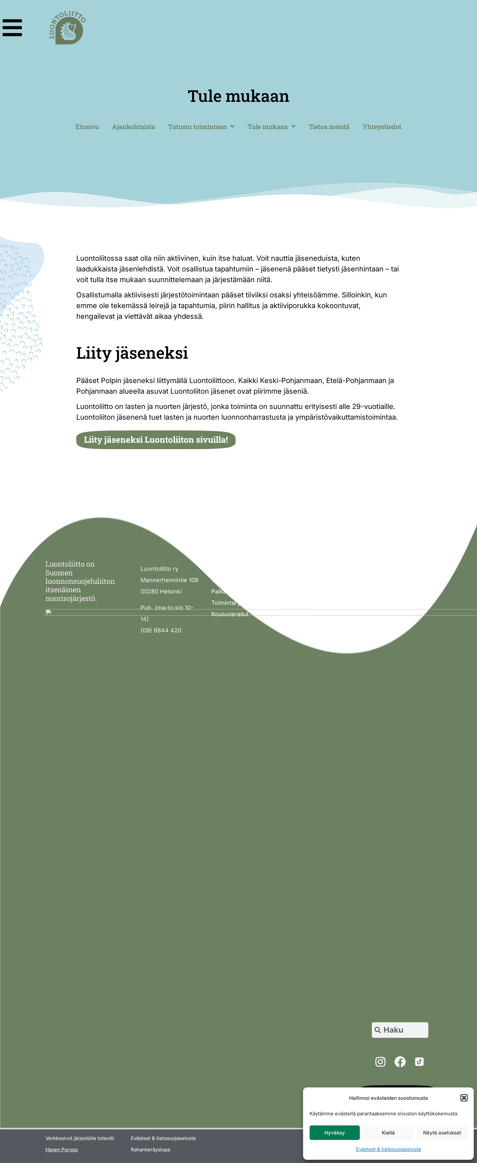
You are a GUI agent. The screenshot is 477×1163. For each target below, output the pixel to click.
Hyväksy (334, 1133)
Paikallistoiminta (233, 591)
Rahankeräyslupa (150, 1149)
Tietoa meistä (329, 126)
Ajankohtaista (133, 126)
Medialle (293, 614)
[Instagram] (380, 1061)
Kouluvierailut (230, 614)
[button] (464, 1098)
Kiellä (388, 1133)
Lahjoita (292, 591)
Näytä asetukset (442, 1133)
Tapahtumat (227, 580)
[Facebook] (400, 1061)
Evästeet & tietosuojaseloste (388, 1149)
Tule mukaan (268, 126)
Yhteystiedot (381, 126)
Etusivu (87, 126)
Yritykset (294, 602)
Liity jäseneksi (301, 580)
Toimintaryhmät (232, 602)
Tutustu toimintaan (197, 126)
